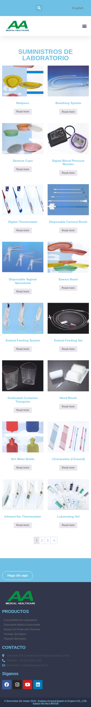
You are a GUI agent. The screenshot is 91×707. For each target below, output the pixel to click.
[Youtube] (27, 684)
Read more (22, 111)
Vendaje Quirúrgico (15, 634)
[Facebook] (6, 684)
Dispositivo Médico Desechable (22, 624)
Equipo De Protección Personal (22, 629)
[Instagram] (17, 684)
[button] (39, 8)
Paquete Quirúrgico (15, 638)
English (78, 8)
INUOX (55, 703)
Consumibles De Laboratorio (20, 620)
